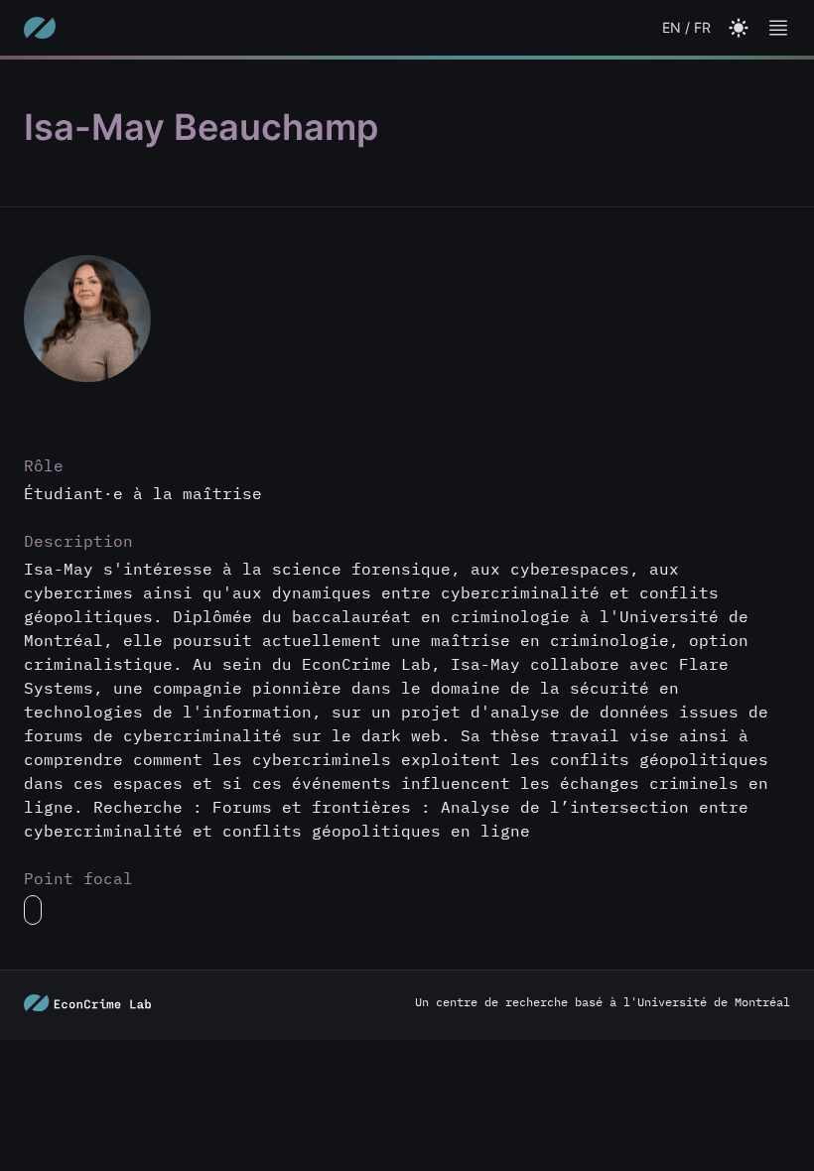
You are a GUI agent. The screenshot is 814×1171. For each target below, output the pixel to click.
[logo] (40, 28)
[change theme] (778, 28)
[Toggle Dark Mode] (738, 28)
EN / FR (686, 27)
